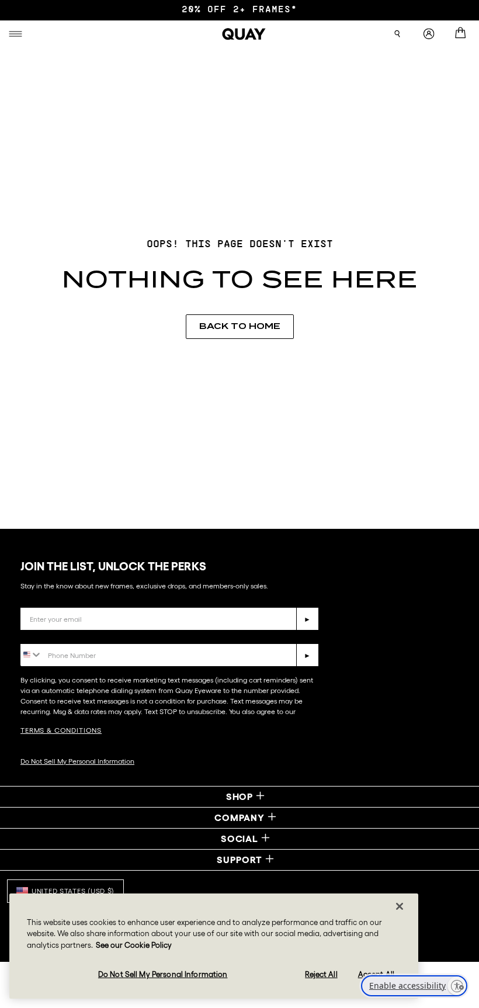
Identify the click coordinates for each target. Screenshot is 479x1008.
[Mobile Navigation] (17, 34)
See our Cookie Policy (134, 945)
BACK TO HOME (239, 326)
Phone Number (54, 635)
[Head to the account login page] (429, 34)
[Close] (399, 906)
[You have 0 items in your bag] (462, 33)
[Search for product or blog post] (397, 34)
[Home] (244, 34)
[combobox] (31, 654)
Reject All (321, 974)
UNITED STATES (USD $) (73, 891)
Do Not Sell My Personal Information (77, 761)
